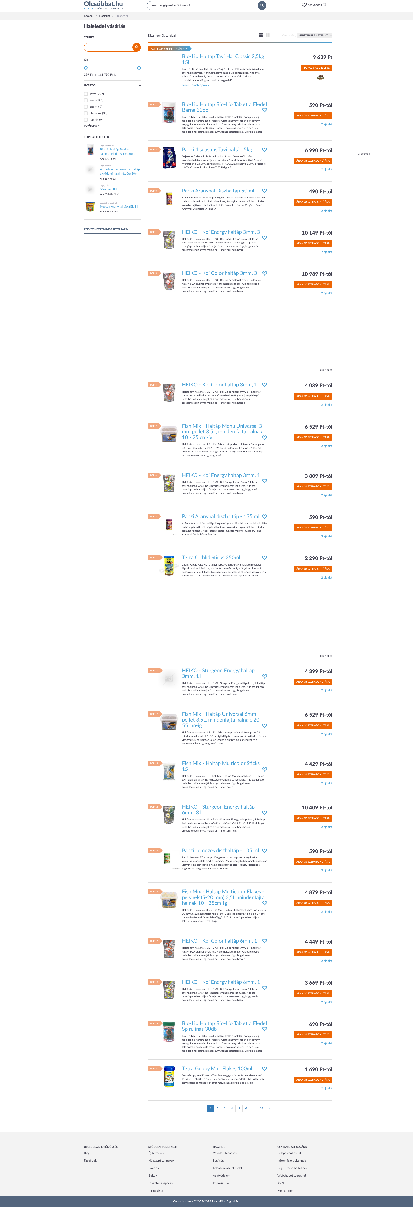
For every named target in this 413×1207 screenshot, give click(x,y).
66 (261, 1108)
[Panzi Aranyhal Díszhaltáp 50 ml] (169, 198)
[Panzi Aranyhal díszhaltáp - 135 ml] (169, 524)
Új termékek (156, 1153)
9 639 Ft (322, 57)
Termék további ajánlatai (196, 85)
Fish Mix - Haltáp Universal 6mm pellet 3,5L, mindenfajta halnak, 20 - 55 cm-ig (222, 720)
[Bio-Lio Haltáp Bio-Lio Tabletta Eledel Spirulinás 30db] (169, 1031)
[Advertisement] (353, 88)
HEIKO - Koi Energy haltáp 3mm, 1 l (222, 475)
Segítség (218, 1160)
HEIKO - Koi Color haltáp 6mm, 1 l (221, 941)
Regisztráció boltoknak (292, 1168)
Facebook (90, 1160)
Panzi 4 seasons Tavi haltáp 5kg (217, 149)
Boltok (152, 1175)
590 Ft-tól (320, 105)
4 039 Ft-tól (318, 385)
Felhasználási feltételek (228, 1168)
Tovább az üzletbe (317, 68)
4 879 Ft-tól (318, 892)
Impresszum (221, 1183)
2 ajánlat (326, 124)
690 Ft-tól (320, 1024)
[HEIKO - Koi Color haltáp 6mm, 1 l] (169, 949)
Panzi (93, 119)
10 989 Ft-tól (317, 274)
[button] (315, 4)
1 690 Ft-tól (318, 1069)
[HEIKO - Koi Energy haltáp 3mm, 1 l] (169, 483)
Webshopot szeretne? (291, 1175)
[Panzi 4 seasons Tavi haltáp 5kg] (169, 157)
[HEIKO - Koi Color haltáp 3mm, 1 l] (169, 392)
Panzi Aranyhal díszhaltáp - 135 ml (220, 516)
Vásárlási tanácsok (225, 1153)
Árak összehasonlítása (313, 115)
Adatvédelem (221, 1175)
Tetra (93, 94)
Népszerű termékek (161, 1160)
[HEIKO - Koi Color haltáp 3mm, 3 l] (169, 281)
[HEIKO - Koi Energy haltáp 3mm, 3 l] (169, 240)
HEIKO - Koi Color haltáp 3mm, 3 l (221, 273)
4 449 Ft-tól (318, 942)
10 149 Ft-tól (317, 233)
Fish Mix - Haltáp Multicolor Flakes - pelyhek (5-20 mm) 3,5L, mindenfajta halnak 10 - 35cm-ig (223, 897)
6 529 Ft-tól (318, 427)
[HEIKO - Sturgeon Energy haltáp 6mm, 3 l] (169, 815)
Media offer (285, 1190)
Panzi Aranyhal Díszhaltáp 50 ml (218, 191)
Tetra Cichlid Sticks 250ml (211, 557)
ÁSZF (281, 1183)
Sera (93, 100)
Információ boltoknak (291, 1160)
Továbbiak (90, 126)
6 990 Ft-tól (318, 150)
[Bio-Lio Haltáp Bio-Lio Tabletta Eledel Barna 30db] (169, 112)
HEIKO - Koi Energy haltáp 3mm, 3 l (222, 232)
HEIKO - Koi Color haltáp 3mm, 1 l (221, 384)
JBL (92, 106)
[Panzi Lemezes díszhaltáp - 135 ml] (169, 858)
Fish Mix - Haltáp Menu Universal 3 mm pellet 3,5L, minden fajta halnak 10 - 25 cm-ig (222, 432)
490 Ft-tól (320, 191)
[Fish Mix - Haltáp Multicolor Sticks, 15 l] (169, 771)
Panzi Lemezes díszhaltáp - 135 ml (220, 850)
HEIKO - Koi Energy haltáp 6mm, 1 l (222, 982)
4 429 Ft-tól (318, 764)
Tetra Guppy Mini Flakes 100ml (217, 1068)
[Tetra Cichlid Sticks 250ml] (169, 565)
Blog (87, 1153)
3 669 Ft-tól (318, 983)
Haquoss (95, 113)
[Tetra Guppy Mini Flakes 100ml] (169, 1076)
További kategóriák (160, 1183)
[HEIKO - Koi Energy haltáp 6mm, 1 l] (169, 990)
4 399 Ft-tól (318, 671)
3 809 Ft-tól (318, 476)
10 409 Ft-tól (317, 807)
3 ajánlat (326, 536)
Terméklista (155, 1190)
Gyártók (153, 1168)
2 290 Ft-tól (318, 558)
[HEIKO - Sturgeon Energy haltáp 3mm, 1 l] (169, 678)
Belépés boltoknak (289, 1153)
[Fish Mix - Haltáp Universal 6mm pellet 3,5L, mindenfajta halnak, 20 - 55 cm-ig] (169, 722)
